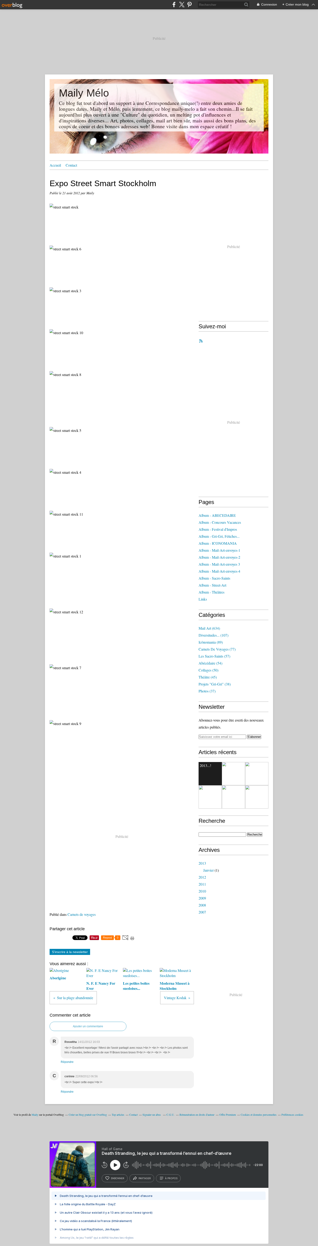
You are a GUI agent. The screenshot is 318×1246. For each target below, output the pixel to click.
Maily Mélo (84, 93)
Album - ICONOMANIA (218, 543)
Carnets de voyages (82, 914)
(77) (217, 649)
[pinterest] (189, 4)
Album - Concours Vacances (220, 522)
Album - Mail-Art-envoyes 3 (219, 564)
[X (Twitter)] (182, 4)
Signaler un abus (152, 1114)
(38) (215, 684)
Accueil (55, 165)
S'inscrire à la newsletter (70, 952)
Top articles (118, 1114)
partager (145, 1178)
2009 (202, 898)
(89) (211, 642)
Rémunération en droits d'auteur (196, 1114)
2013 (202, 863)
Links (203, 599)
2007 (202, 912)
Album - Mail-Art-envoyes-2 (219, 557)
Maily (35, 1114)
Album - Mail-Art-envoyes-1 (219, 550)
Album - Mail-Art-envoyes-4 (219, 571)
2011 (202, 884)
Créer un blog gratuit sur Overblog (88, 1114)
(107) (213, 635)
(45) (208, 677)
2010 (202, 891)
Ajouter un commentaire (88, 1026)
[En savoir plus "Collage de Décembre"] (210, 797)
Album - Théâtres (211, 592)
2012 (202, 877)
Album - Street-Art (212, 585)
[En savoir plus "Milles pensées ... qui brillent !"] (233, 773)
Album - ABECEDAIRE (217, 515)
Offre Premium (227, 1114)
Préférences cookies (292, 1114)
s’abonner (117, 1178)
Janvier (208, 870)
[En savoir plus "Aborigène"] (256, 773)
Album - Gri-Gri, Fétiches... (219, 536)
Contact (71, 165)
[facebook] (174, 4)
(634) (209, 628)
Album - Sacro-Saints (214, 578)
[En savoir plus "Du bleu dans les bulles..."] (256, 797)
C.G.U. (170, 1114)
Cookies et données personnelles (259, 1114)
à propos (171, 1178)
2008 (202, 905)
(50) (208, 670)
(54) (210, 663)
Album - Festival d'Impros (218, 529)
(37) (207, 690)
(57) (214, 656)
